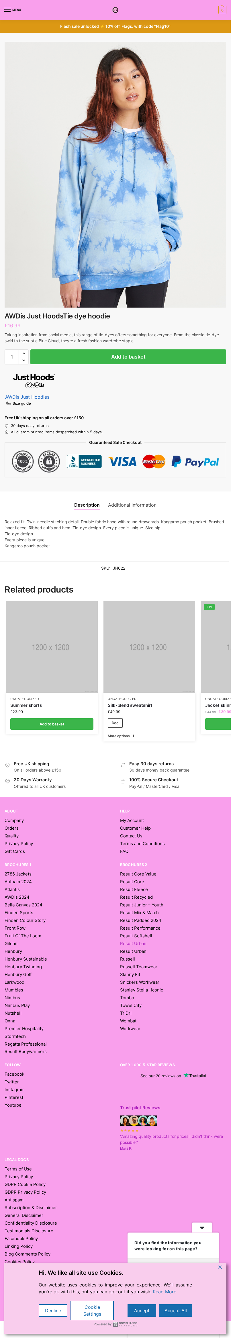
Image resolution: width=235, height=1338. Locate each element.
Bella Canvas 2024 (23, 905)
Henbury (13, 951)
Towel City (131, 1005)
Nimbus (12, 997)
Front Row (15, 928)
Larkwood (14, 982)
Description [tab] (87, 505)
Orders (12, 828)
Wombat (128, 1021)
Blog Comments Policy (27, 1254)
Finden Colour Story (25, 920)
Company (14, 820)
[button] (221, 10)
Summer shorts (26, 705)
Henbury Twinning (23, 966)
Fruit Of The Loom (23, 935)
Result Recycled (136, 897)
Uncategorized (24, 699)
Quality (12, 836)
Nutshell (13, 1013)
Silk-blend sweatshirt (130, 705)
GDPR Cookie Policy (25, 1184)
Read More (164, 1291)
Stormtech (15, 1036)
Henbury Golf (18, 974)
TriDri (126, 1013)
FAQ (124, 851)
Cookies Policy (20, 1261)
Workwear (130, 1028)
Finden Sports (19, 912)
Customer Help (135, 828)
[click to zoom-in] (115, 175)
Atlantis (12, 889)
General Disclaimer (24, 1215)
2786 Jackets (18, 874)
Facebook (14, 1074)
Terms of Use (18, 1169)
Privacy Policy (19, 843)
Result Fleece (134, 889)
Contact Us (131, 836)
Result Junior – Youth (141, 905)
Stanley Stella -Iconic (141, 990)
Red (115, 723)
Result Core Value (138, 874)
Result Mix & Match (139, 912)
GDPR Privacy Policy (25, 1192)
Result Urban (133, 951)
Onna (10, 1021)
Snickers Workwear (139, 982)
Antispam (14, 1200)
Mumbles (14, 990)
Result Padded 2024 (140, 920)
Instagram (15, 1089)
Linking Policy (19, 1246)
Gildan (11, 943)
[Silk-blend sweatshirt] (149, 647)
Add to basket (128, 357)
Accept (142, 1310)
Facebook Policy (21, 1238)
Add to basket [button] (52, 724)
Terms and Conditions (142, 843)
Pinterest (14, 1097)
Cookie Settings (92, 1310)
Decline (53, 1310)
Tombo (127, 997)
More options (119, 736)
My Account (132, 820)
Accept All (175, 1310)
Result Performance (140, 928)
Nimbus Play (17, 1005)
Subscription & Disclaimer (31, 1207)
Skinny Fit (130, 974)
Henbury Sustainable (26, 959)
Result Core (132, 881)
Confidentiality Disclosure (31, 1223)
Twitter (12, 1082)
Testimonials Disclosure (29, 1230)
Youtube (13, 1105)
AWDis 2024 (17, 897)
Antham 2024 (18, 881)
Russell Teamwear (138, 966)
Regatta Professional (26, 1044)
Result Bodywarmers (26, 1051)
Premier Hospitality (24, 1028)
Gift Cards (15, 851)
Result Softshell (136, 935)
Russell (127, 959)
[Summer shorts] (52, 647)
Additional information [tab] (132, 505)
